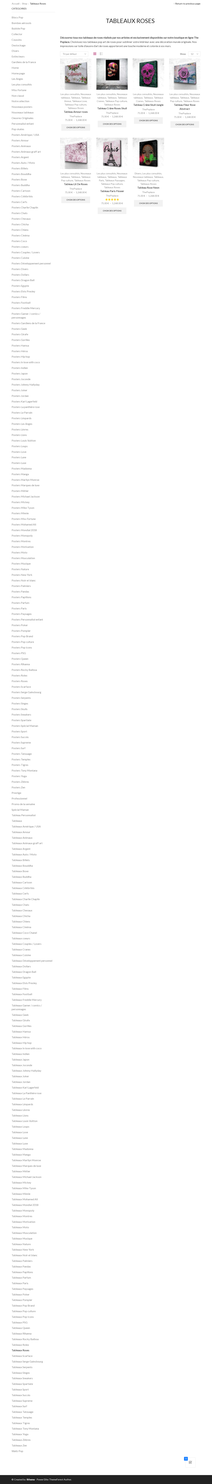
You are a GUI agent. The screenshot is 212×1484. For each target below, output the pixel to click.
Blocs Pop (17, 17)
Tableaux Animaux (22, 837)
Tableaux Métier (21, 1171)
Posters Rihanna (21, 664)
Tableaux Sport (20, 1389)
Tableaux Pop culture (75, 104)
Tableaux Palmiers (22, 1260)
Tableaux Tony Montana (25, 1428)
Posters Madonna (22, 468)
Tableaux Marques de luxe (26, 1165)
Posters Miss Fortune (24, 518)
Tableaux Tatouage (22, 1411)
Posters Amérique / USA (25, 134)
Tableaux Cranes (21, 949)
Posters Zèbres (20, 781)
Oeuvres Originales (22, 118)
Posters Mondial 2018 (24, 530)
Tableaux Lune (20, 1137)
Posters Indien (20, 367)
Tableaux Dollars (21, 966)
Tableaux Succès (21, 1395)
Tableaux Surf (19, 1406)
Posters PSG (19, 653)
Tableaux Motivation (23, 1221)
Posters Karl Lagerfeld (24, 401)
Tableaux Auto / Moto (24, 854)
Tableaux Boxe (20, 871)
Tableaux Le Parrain (23, 1098)
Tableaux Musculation (24, 1232)
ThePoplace (75, 116)
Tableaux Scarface (22, 1355)
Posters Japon (20, 373)
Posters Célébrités (22, 196)
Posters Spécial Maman (25, 725)
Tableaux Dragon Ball (24, 971)
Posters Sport (19, 731)
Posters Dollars (20, 274)
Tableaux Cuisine (21, 955)
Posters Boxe (19, 179)
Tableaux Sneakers (22, 1378)
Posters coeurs (20, 246)
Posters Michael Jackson (26, 496)
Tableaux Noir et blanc (24, 1255)
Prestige (16, 792)
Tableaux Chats (20, 904)
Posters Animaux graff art (26, 151)
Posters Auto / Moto (23, 162)
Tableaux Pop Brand (23, 1305)
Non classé (18, 95)
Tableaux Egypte (21, 977)
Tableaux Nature (21, 1244)
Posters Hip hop (21, 356)
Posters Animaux (21, 146)
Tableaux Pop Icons (23, 1316)
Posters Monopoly (22, 535)
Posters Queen (20, 658)
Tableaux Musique (22, 1238)
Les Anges (17, 78)
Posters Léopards (21, 418)
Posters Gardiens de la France (28, 323)
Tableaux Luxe (20, 1143)
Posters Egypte (20, 285)
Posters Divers (20, 269)
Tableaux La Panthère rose (26, 1093)
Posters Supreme (21, 742)
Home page (18, 73)
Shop (24, 3)
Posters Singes (20, 703)
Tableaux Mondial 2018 (25, 1204)
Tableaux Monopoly (23, 1210)
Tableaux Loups (20, 1126)
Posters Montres (21, 541)
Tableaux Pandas (21, 1266)
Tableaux (75, 97)
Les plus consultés (70, 94)
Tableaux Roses (76, 108)
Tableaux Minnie (21, 1193)
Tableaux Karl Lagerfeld (25, 1087)
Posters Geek (19, 328)
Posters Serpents (21, 697)
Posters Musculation (23, 558)
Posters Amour (20, 140)
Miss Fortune (19, 90)
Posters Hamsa (20, 345)
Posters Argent (20, 157)
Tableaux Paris (20, 1283)
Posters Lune (19, 457)
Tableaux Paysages (115, 180)
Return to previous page (187, 3)
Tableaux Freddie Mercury (27, 999)
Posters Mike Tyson (23, 507)
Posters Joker (19, 390)
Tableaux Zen (19, 1445)
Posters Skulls (19, 709)
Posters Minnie (20, 513)
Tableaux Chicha (21, 915)
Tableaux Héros (21, 1037)
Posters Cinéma (20, 235)
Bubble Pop (18, 28)
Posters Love (19, 451)
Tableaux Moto (20, 1227)
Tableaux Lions (20, 1115)
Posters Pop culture (23, 641)
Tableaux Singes (21, 1372)
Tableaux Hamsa (21, 1031)
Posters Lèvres (20, 429)
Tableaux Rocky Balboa (25, 1339)
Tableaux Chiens (21, 921)
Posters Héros (20, 351)
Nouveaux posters (22, 106)
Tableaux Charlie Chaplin (26, 899)
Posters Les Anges (22, 423)
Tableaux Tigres (21, 1423)
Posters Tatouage (22, 753)
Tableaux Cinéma (21, 927)
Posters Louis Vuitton (24, 440)
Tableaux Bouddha (22, 865)
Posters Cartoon (21, 190)
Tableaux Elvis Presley (24, 983)
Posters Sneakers (21, 714)
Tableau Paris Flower (112, 191)
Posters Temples (21, 759)
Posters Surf (19, 748)
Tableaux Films (20, 988)
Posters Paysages (22, 613)
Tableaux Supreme (22, 1400)
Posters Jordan (20, 395)
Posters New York (22, 574)
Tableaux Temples (22, 1417)
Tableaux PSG (19, 1322)
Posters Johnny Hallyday (26, 384)
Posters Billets (20, 168)
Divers (138, 173)
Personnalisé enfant (23, 123)
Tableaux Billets (21, 860)
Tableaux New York (23, 1249)
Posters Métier (20, 490)
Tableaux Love (79, 101)
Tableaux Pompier (22, 1299)
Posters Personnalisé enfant (27, 619)
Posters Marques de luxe (25, 485)
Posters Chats (19, 213)
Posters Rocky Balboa (24, 669)
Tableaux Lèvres (21, 1109)
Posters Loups (20, 446)
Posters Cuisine (20, 257)
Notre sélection (20, 101)
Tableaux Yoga (20, 1434)
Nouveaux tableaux (143, 176)
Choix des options (75, 127)
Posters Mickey (20, 502)
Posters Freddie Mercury (26, 308)
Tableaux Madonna (22, 1148)
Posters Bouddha (21, 173)
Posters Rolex (19, 675)
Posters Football (21, 302)
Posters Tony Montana (24, 770)
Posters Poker (20, 625)
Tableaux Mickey (21, 1182)
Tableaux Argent (21, 848)
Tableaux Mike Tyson (24, 1188)
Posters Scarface (21, 686)
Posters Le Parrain (22, 412)
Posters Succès (20, 737)
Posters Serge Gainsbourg (26, 692)
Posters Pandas (20, 591)
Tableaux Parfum (21, 1277)
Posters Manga (20, 474)
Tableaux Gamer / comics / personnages (27, 1007)
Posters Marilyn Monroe (25, 479)
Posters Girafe (20, 334)
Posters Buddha (21, 185)
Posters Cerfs (19, 201)
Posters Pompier (21, 630)
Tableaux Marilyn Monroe (26, 1160)
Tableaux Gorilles (21, 1025)
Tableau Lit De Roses (76, 184)
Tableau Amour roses (76, 111)
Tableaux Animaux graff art (27, 843)
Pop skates (18, 129)
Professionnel (19, 798)
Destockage (19, 45)
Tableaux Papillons (22, 1272)
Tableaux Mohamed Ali (25, 1199)
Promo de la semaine (23, 804)
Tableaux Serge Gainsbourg (27, 1361)
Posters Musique (21, 563)
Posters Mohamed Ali (24, 524)
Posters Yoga (19, 776)
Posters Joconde (21, 379)
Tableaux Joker (20, 1076)
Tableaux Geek (20, 1014)
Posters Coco (19, 241)
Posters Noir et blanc (24, 580)
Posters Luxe (19, 462)
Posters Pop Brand (22, 636)
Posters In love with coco (26, 362)
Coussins (17, 39)
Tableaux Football (22, 994)
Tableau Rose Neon (148, 187)
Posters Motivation (23, 546)
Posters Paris (19, 608)
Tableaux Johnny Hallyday (26, 1070)
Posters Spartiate (21, 720)
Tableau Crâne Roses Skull (112, 108)
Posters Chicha (20, 224)
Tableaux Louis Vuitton (24, 1120)
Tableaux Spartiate (22, 1383)
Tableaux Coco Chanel (24, 932)
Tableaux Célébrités (23, 888)
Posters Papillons (21, 597)
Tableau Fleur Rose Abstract (184, 106)
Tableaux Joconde (22, 1065)
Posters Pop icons (22, 647)
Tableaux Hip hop (22, 1042)
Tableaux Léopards (22, 1104)
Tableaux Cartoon (22, 882)
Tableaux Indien (20, 1053)
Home (15, 67)
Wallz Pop (17, 1451)
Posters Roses (20, 681)
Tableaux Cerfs (20, 893)
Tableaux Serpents (22, 1367)
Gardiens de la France (24, 62)
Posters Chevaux (21, 218)
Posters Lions (19, 434)
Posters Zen (18, 787)
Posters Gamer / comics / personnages (26, 315)
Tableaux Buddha (21, 876)
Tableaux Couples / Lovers (26, 943)
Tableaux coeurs (21, 938)
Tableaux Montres (22, 1216)
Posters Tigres (20, 764)
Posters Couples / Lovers (26, 252)
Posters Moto (19, 552)
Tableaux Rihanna (21, 1333)
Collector (17, 34)
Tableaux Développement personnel (32, 960)
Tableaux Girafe (21, 1020)
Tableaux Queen (21, 1327)
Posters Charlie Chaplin (25, 207)
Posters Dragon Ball (23, 280)
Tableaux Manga (21, 1154)
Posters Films (19, 296)
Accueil (15, 3)
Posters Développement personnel (31, 263)
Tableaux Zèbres (21, 1439)
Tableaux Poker (20, 1294)
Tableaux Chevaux (22, 910)
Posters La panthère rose (26, 406)
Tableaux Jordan (21, 1081)
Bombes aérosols (21, 23)
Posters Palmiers (21, 585)
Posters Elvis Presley (23, 291)
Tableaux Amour (21, 832)
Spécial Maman (20, 809)
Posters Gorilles (21, 339)
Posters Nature (20, 569)
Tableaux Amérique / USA (26, 826)
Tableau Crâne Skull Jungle (148, 104)
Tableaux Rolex (20, 1344)
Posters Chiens (20, 229)
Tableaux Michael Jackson (26, 1176)
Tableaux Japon (20, 1059)
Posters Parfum (20, 602)
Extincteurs (18, 56)
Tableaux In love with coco (27, 1048)
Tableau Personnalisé (24, 815)
